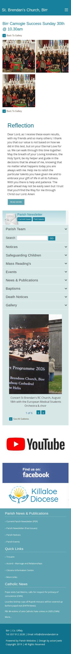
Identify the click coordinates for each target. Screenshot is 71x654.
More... (8, 616)
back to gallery (14, 35)
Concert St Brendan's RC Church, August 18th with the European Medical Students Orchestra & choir (35, 402)
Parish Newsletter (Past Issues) (21, 528)
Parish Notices (13, 535)
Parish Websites (27, 640)
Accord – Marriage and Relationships (24, 563)
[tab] (35, 229)
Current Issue (24, 219)
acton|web (56, 640)
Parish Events (13, 542)
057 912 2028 (17, 634)
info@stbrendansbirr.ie (46, 634)
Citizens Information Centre (20, 570)
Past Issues (39, 219)
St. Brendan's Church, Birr (25, 10)
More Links (11, 577)
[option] (35, 361)
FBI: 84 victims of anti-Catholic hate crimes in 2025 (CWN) (32, 611)
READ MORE (16, 201)
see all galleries (21, 419)
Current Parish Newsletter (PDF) (22, 521)
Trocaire (10, 557)
